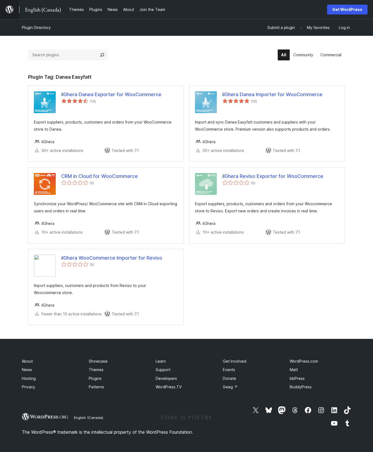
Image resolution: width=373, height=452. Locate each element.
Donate (229, 378)
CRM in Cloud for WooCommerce (99, 176)
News (27, 369)
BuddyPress (301, 387)
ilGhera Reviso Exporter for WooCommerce (272, 176)
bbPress (297, 378)
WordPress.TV (169, 387)
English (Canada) (88, 417)
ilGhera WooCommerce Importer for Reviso (111, 258)
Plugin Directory (36, 27)
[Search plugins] (102, 54)
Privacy (28, 387)
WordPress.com (304, 361)
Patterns (96, 387)
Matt (294, 369)
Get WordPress (347, 9)
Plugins (95, 378)
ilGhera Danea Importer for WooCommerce (272, 94)
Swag (230, 387)
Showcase (98, 361)
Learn (161, 361)
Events (229, 369)
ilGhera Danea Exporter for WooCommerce (111, 94)
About (27, 361)
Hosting (29, 378)
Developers (166, 378)
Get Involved (234, 361)
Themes (96, 369)
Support (163, 369)
